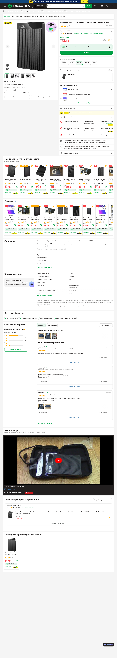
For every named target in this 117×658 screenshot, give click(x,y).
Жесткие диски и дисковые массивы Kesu (77, 11)
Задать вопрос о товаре (81, 33)
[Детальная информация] (15, 201)
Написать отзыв (15, 350)
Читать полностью (44, 267)
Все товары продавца (96, 33)
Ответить (44, 357)
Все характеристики (45, 295)
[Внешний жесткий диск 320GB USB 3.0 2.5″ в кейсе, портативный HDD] (56, 171)
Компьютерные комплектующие (31, 11)
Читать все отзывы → (44, 423)
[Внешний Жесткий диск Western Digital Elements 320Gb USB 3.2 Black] (26, 171)
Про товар (7, 16)
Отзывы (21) (42, 325)
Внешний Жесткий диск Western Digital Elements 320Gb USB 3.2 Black (26, 180)
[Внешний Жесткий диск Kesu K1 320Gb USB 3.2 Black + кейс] (11, 545)
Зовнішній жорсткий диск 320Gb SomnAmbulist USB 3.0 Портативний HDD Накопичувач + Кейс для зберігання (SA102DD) (10, 219)
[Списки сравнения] (107, 6)
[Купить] (16, 186)
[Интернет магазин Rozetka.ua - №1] (19, 6)
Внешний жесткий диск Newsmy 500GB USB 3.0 (88, 219)
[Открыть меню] (5, 6)
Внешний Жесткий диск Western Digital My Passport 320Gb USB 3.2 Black (75, 219)
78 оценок (16, 508)
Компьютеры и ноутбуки (13, 11)
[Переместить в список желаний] (109, 40)
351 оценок (68, 33)
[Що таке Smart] (8, 23)
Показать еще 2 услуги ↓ (87, 103)
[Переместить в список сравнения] (104, 40)
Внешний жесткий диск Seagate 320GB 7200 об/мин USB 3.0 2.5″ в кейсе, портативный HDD (85, 180)
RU (95, 5)
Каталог (40, 6)
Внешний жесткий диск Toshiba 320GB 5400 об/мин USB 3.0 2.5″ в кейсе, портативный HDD (49, 219)
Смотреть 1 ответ (74, 362)
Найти (89, 6)
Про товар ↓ (17, 97)
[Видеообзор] (7, 65)
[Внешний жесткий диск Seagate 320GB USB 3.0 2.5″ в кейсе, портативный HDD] (24, 210)
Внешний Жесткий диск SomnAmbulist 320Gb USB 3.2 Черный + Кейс (99, 180)
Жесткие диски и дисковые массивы (53, 11)
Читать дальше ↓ (43, 377)
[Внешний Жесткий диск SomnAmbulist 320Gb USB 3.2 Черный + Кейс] (100, 171)
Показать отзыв (11, 489)
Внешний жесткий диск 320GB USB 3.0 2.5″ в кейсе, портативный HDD (56, 180)
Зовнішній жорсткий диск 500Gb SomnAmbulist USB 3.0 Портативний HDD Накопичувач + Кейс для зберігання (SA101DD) (101, 219)
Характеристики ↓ (44, 97)
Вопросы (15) (52, 325)
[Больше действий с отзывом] (109, 357)
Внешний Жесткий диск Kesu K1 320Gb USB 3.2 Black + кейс (11, 554)
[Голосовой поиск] (83, 6)
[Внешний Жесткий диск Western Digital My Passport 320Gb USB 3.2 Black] (76, 210)
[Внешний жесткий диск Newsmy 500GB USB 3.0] (89, 210)
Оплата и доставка (57, 523)
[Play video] (58, 460)
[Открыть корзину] (112, 6)
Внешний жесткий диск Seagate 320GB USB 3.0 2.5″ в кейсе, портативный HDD (23, 219)
